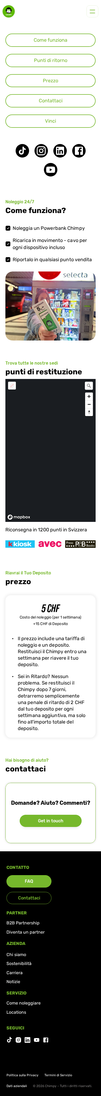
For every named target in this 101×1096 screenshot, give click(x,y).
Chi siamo (16, 954)
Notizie (13, 981)
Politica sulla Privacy (22, 1075)
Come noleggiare (23, 1003)
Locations (16, 1012)
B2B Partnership (23, 922)
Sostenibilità (19, 963)
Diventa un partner (25, 932)
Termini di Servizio (58, 1075)
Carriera (14, 972)
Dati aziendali (16, 1086)
